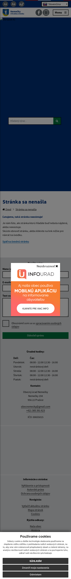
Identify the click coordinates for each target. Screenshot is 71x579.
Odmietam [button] (35, 574)
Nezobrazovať (46, 266)
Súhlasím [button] (36, 561)
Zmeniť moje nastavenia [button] (35, 567)
